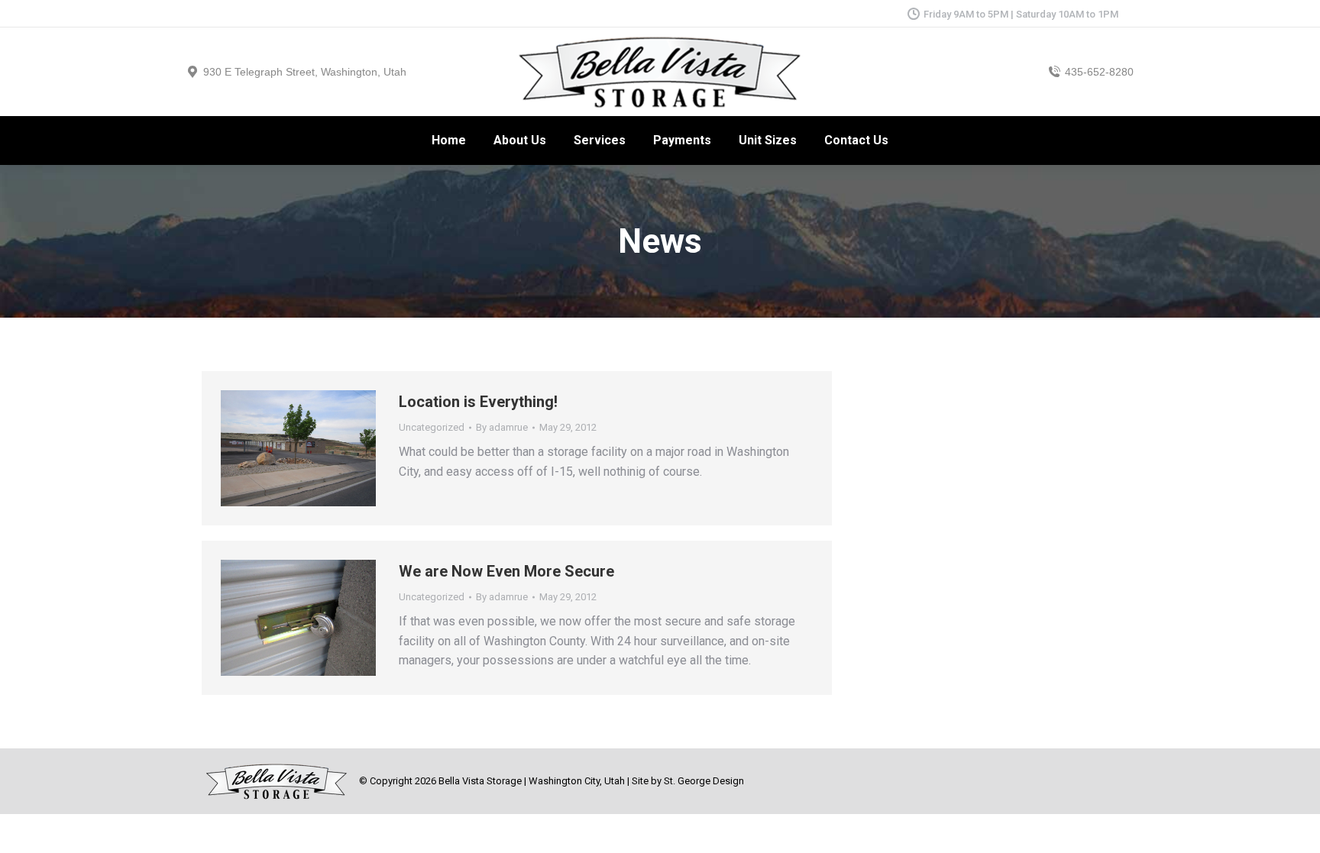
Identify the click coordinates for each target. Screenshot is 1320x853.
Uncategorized (431, 427)
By (502, 427)
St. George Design (704, 781)
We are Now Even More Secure (506, 571)
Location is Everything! (478, 402)
